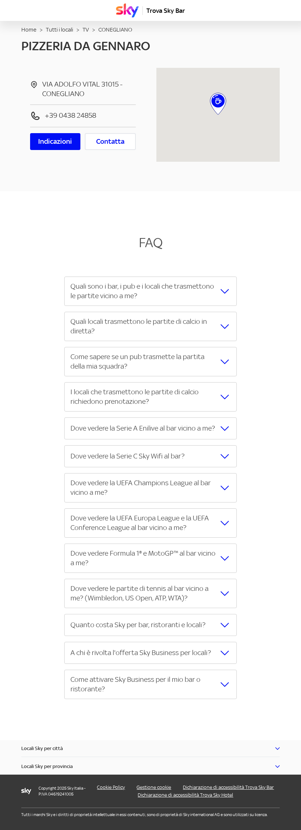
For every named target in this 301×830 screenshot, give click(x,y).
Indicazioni (55, 141)
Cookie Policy (111, 787)
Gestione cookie (154, 787)
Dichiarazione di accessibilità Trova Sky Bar (228, 787)
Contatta (110, 141)
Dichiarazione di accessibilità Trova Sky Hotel (185, 795)
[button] (150, 291)
